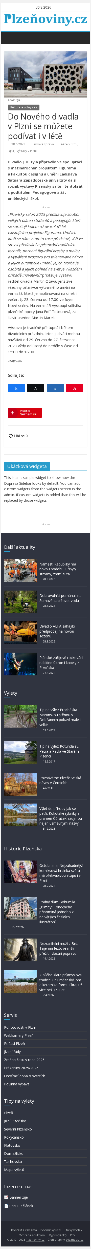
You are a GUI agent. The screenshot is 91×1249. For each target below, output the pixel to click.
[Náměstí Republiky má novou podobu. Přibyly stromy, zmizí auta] (20, 561)
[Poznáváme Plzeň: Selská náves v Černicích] (20, 775)
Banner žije (18, 1197)
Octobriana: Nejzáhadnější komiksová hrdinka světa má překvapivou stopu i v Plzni (61, 873)
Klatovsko (12, 1145)
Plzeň (8, 1112)
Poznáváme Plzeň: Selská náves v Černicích (60, 780)
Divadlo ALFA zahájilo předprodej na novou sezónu (57, 631)
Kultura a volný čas (23, 107)
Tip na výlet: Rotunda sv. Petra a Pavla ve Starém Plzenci (59, 751)
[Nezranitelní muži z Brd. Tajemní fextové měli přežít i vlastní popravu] (20, 941)
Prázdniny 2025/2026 (21, 1067)
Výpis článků (57, 1235)
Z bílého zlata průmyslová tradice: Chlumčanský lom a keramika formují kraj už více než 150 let (60, 982)
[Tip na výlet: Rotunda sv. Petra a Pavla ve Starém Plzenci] (20, 743)
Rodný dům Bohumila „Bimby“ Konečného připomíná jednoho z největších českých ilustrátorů (57, 912)
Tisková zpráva (43, 144)
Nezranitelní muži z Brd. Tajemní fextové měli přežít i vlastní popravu (58, 948)
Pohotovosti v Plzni (20, 1027)
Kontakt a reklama (24, 1230)
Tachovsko (13, 1161)
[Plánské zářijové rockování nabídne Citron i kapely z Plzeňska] (20, 655)
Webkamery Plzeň (19, 1035)
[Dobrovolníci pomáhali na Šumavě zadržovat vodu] (20, 593)
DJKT (11, 151)
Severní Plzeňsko (18, 1129)
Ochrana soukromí (32, 1235)
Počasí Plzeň (14, 1043)
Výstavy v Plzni (26, 151)
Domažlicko (14, 1153)
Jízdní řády (12, 1051)
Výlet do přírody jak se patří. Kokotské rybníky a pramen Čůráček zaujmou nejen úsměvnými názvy (60, 816)
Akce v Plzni (69, 144)
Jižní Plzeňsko (15, 1121)
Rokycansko (14, 1137)
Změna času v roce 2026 (24, 1059)
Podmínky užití (50, 1230)
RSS (72, 1235)
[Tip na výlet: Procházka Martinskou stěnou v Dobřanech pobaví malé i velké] (20, 707)
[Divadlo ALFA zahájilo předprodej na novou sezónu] (20, 623)
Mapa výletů (14, 1169)
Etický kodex (73, 1230)
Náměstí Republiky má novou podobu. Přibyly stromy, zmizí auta (57, 569)
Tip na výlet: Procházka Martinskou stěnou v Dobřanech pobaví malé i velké (60, 717)
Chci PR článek (21, 1205)
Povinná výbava (17, 1084)
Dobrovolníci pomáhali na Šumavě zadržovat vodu (60, 598)
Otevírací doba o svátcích (24, 1076)
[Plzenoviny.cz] (9, 37)
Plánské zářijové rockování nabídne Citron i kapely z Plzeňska (61, 662)
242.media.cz (74, 1239)
